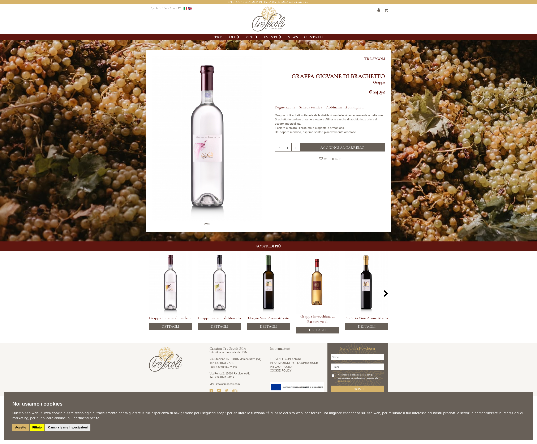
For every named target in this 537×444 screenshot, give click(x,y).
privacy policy (344, 381)
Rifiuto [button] (37, 427)
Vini (250, 37)
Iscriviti (357, 389)
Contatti (313, 37)
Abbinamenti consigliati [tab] (345, 107)
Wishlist (332, 159)
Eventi (271, 37)
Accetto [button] (20, 427)
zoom (207, 223)
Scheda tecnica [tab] (310, 107)
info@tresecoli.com (228, 384)
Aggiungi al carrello (342, 147)
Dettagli (170, 326)
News (293, 37)
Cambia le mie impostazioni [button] (68, 427)
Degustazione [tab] (285, 107)
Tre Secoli (225, 37)
